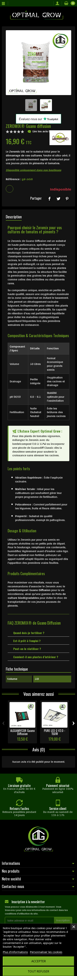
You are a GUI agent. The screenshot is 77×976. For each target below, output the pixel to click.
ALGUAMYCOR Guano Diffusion (22, 732)
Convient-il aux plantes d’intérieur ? (35, 657)
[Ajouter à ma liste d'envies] (9, 189)
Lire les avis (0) (42, 131)
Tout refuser (38, 971)
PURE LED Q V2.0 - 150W (54, 732)
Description (14, 216)
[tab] (38, 633)
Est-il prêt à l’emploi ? (27, 641)
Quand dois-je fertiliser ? (28, 633)
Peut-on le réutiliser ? (27, 649)
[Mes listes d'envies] (49, 3)
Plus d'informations (15, 952)
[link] (49, 198)
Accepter (38, 961)
